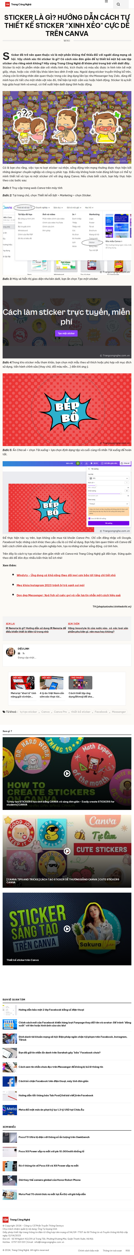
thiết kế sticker (80, 711)
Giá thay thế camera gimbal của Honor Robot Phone (50, 1179)
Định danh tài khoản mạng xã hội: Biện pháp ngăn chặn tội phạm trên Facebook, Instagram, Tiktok (73, 1038)
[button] (108, 4)
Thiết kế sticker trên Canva (23, 960)
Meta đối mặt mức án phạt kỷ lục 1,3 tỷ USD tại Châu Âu (52, 1109)
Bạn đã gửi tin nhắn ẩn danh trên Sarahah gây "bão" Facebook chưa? (59, 1052)
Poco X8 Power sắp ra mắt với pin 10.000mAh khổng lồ (51, 1151)
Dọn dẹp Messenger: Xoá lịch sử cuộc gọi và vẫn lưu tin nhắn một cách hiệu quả (69, 595)
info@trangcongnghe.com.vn (49, 1242)
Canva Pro (60, 711)
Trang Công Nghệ (20, 1250)
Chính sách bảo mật (88, 1250)
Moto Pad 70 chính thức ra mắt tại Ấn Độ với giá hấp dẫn (52, 1194)
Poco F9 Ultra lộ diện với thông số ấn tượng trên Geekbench (54, 1137)
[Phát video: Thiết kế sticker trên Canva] (67, 929)
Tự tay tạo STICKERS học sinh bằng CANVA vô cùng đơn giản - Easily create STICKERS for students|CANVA (60, 803)
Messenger (119, 711)
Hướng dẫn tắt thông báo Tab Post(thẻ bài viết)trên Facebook (56, 1095)
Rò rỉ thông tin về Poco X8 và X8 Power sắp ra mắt (49, 1165)
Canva (45, 711)
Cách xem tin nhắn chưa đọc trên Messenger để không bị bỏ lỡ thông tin (61, 1066)
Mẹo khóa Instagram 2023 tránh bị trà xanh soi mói (50, 585)
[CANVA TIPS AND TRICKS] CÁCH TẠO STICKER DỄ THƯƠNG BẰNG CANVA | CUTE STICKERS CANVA (63, 881)
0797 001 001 (18, 1242)
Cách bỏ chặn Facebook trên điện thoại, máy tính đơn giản (53, 1081)
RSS (128, 1250)
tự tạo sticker (28, 711)
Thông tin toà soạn (112, 1250)
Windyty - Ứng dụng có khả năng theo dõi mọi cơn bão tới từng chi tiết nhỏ (66, 575)
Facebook (101, 711)
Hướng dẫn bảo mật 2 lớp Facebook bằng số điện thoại (51, 1009)
